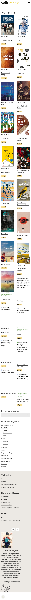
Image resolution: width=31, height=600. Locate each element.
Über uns (4, 479)
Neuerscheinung (6, 458)
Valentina (20, 301)
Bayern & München (7, 425)
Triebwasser (5, 203)
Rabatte (4, 499)
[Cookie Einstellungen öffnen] (3, 596)
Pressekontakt (6, 502)
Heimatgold (20, 74)
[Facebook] (13, 529)
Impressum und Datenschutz (10, 520)
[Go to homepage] (10, 3)
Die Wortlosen (5, 264)
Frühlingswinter (6, 362)
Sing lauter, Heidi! (22, 235)
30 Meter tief (5, 299)
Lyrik (4, 438)
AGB (2, 517)
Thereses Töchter (7, 40)
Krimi (4, 436)
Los (27, 415)
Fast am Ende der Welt (7, 103)
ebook (3, 450)
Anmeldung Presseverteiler (10, 508)
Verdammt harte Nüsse (22, 139)
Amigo (19, 334)
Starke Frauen (5, 461)
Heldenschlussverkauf (8, 393)
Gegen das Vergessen (8, 453)
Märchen (5, 441)
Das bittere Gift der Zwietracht (23, 171)
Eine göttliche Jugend (21, 269)
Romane (5, 444)
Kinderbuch (4, 455)
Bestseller (4, 447)
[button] (29, 3)
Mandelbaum (5, 332)
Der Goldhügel (6, 173)
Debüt (5, 430)
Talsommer (5, 138)
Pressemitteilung (6, 505)
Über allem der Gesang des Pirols (23, 204)
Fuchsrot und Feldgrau (5, 74)
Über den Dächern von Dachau (22, 366)
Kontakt (3, 481)
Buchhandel (5, 497)
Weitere (3, 467)
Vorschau (4, 464)
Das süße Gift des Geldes (22, 107)
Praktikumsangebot (7, 487)
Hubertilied (4, 234)
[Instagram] (17, 529)
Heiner (19, 41)
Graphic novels (7, 433)
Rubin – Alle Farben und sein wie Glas (23, 400)
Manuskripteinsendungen (9, 484)
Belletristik (4, 428)
